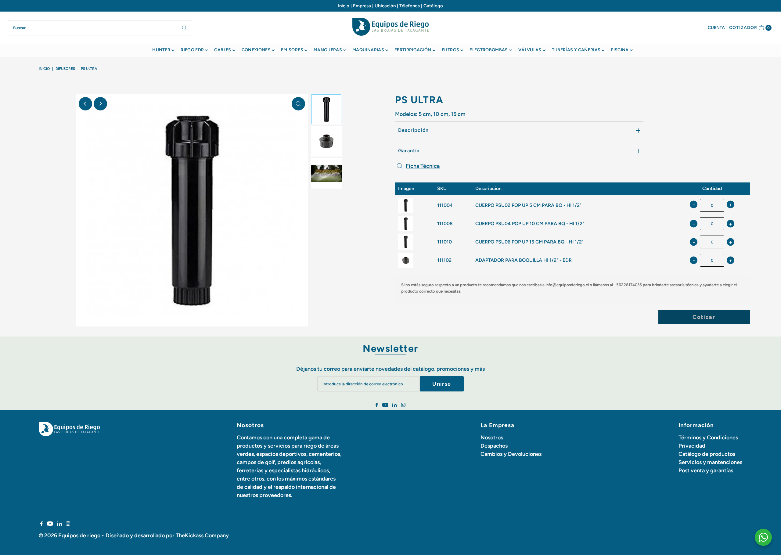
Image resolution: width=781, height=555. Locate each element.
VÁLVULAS (530, 49)
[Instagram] (403, 405)
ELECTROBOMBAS (489, 49)
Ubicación (385, 6)
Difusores (65, 69)
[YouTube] (385, 405)
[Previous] (85, 103)
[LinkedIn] (394, 405)
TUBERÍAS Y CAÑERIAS (576, 49)
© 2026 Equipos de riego (69, 535)
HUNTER (161, 49)
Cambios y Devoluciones (511, 454)
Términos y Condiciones (708, 437)
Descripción (413, 130)
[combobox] (100, 27)
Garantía (409, 150)
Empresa (362, 6)
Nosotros (491, 437)
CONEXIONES (256, 49)
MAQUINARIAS (368, 49)
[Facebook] (377, 405)
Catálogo (433, 6)
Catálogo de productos (706, 454)
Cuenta (716, 27)
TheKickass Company (202, 535)
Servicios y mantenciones (710, 462)
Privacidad (691, 445)
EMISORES (292, 49)
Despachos (494, 445)
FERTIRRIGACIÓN (412, 49)
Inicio (343, 6)
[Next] (100, 103)
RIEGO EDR (192, 49)
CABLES (222, 49)
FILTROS (450, 49)
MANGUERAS (328, 49)
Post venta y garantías (705, 470)
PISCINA (619, 49)
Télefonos (409, 6)
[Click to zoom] (298, 103)
